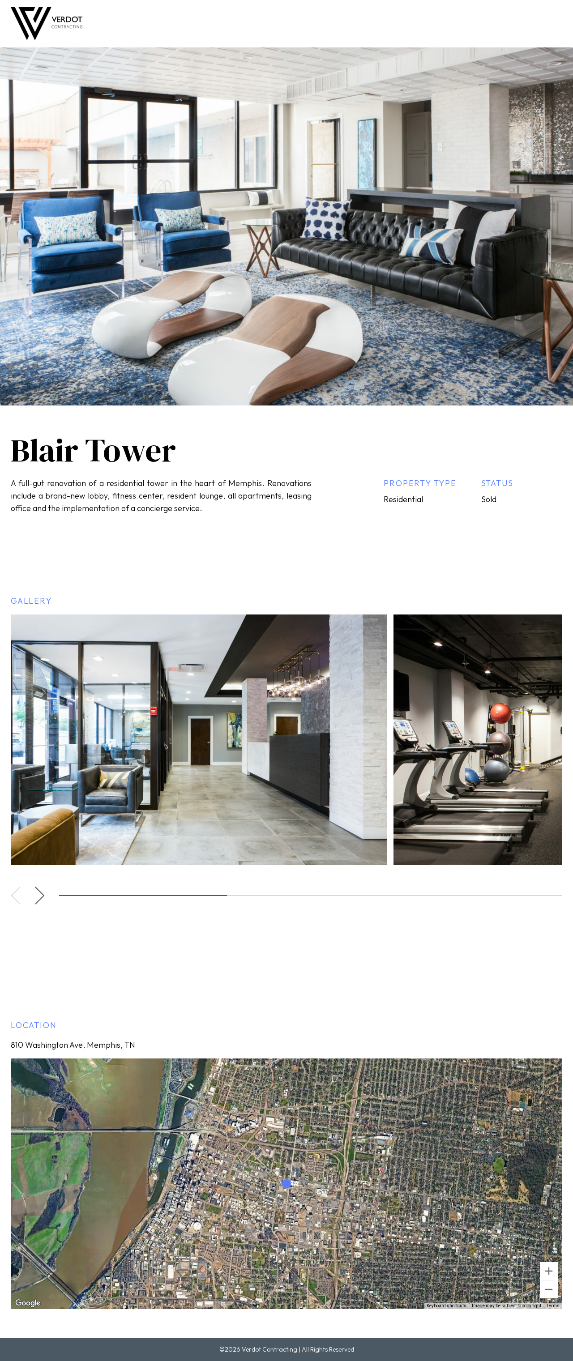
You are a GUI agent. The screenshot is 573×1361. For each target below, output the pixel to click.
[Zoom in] (549, 1271)
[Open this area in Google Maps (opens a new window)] (28, 1303)
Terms (553, 1305)
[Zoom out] (549, 1289)
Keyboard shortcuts (446, 1305)
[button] (16, 895)
